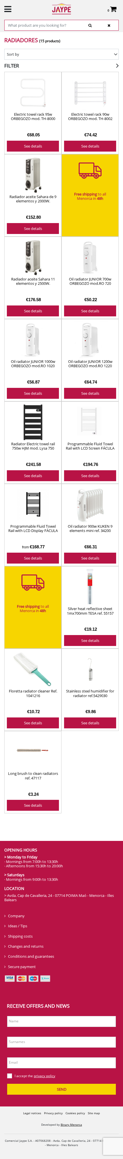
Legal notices (32, 1113)
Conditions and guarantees (31, 956)
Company (16, 915)
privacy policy (44, 1076)
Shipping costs (20, 936)
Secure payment (22, 966)
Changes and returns (25, 946)
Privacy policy (53, 1113)
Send (61, 1089)
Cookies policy (75, 1113)
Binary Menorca (71, 1125)
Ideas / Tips (17, 925)
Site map (94, 1113)
